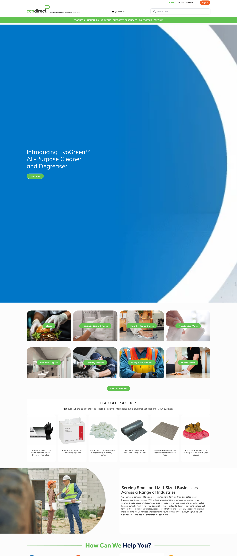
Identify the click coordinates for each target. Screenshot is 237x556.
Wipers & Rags (188, 362)
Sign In (205, 2)
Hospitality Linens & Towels (95, 326)
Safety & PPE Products (141, 362)
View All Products (118, 388)
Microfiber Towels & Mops (142, 326)
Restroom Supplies (49, 362)
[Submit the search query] (154, 11)
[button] (79, 20)
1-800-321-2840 (185, 2)
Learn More (35, 176)
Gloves (49, 326)
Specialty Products (95, 362)
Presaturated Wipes (188, 326)
